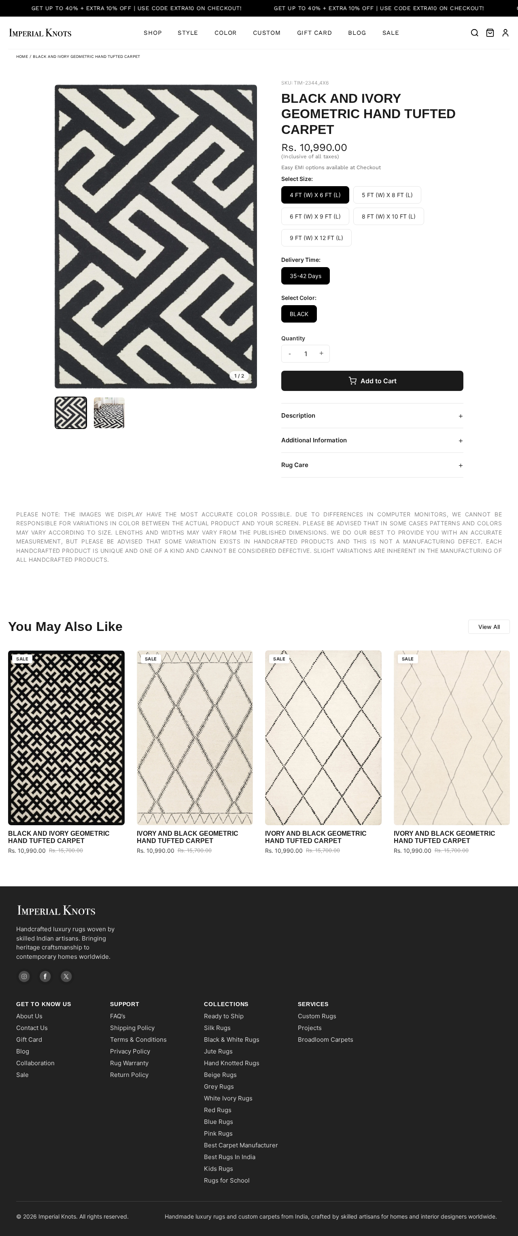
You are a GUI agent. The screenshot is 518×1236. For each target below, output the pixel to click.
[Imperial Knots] (73, 910)
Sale (390, 32)
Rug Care (372, 465)
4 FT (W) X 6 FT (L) (315, 194)
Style (188, 32)
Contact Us (32, 1028)
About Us (29, 1016)
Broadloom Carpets (325, 1039)
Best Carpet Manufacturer (241, 1145)
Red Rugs (217, 1110)
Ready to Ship (224, 1016)
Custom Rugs (317, 1016)
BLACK (299, 313)
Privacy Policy (130, 1051)
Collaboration (35, 1063)
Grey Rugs (219, 1086)
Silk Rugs (217, 1028)
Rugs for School (227, 1180)
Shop (152, 32)
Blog (357, 32)
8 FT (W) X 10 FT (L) (389, 216)
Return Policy (129, 1075)
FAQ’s (117, 1016)
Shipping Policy (132, 1028)
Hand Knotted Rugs (231, 1063)
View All (489, 626)
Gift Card (314, 32)
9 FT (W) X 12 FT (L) (316, 237)
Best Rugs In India (229, 1157)
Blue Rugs (218, 1122)
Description (372, 415)
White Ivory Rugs (228, 1098)
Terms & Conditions (138, 1039)
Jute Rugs (218, 1051)
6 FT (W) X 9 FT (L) (315, 216)
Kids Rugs (218, 1168)
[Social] (24, 976)
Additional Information (372, 440)
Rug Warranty (129, 1063)
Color (225, 32)
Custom (267, 32)
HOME (22, 56)
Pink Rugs (218, 1133)
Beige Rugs (220, 1075)
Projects (310, 1028)
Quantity (293, 338)
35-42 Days (305, 275)
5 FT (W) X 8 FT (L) (387, 194)
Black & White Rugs (231, 1039)
